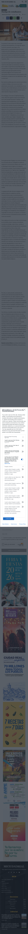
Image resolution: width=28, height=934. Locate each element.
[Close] (25, 410)
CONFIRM (8, 518)
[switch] (22, 440)
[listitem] (14, 437)
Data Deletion (5, 524)
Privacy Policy (22, 524)
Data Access (14, 524)
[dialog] (14, 467)
